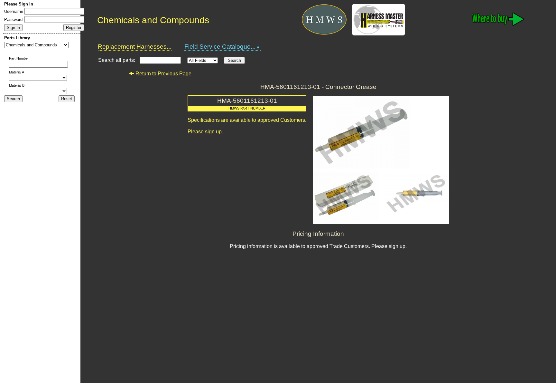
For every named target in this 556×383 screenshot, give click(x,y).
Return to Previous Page (163, 73)
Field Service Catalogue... (219, 46)
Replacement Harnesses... (134, 46)
